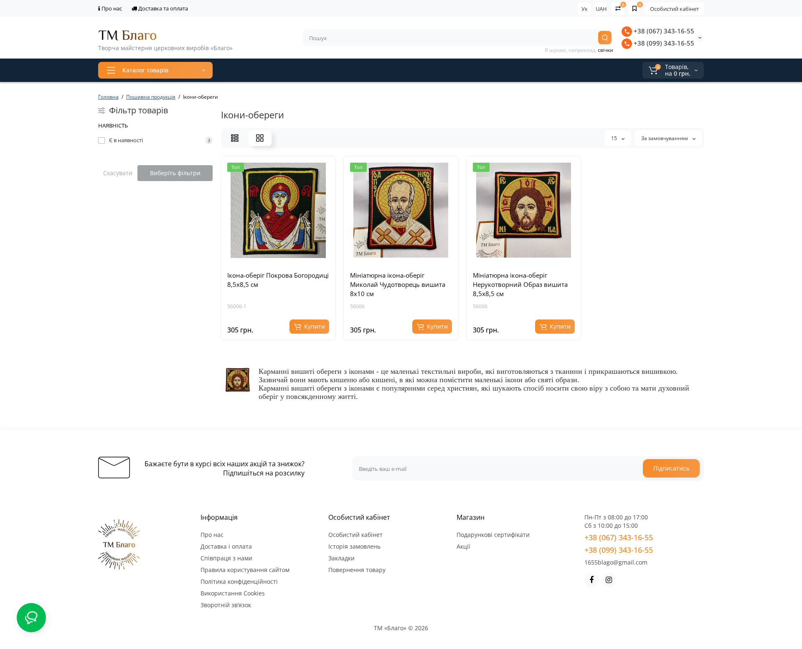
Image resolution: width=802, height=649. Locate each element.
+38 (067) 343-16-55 (663, 31)
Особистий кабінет (674, 9)
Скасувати (117, 173)
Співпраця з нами (226, 558)
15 (614, 138)
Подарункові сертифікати (493, 535)
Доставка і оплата (226, 546)
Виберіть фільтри (175, 173)
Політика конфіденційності (239, 581)
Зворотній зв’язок (225, 605)
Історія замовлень (354, 546)
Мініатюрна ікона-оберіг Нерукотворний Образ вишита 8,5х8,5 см (520, 284)
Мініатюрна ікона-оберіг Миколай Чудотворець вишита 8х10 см (397, 284)
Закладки (341, 558)
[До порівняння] (287, 259)
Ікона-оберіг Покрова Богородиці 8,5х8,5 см (278, 280)
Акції (463, 546)
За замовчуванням (665, 138)
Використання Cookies (232, 593)
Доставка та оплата (162, 8)
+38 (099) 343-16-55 (663, 43)
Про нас (111, 8)
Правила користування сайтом (244, 570)
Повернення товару (357, 570)
